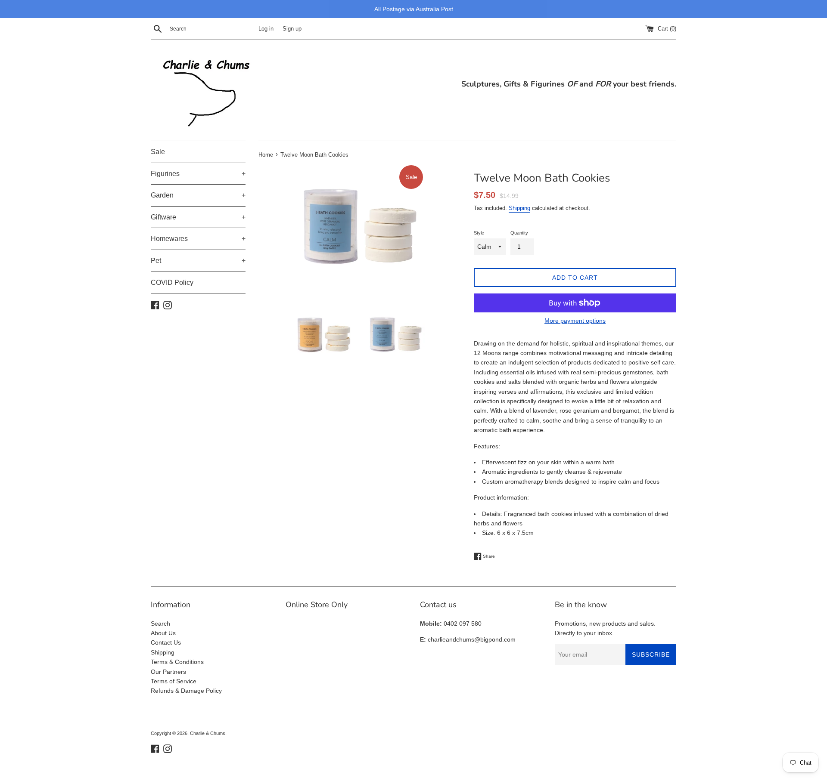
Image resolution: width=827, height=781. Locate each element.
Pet (198, 260)
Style (479, 232)
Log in (266, 29)
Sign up (292, 29)
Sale (158, 151)
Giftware (198, 217)
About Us (163, 633)
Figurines (198, 173)
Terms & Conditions (177, 661)
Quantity (519, 232)
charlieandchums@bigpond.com (472, 639)
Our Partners (168, 671)
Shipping (519, 208)
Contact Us (166, 642)
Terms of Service (173, 681)
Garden (198, 195)
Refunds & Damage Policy (186, 690)
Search (160, 623)
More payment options (575, 320)
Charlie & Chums (207, 733)
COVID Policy (172, 282)
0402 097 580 (463, 623)
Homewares (198, 238)
